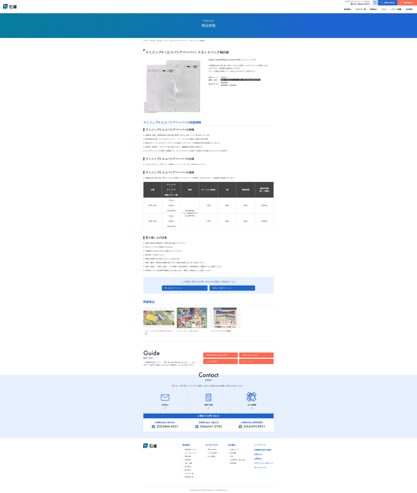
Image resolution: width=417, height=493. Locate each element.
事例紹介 (373, 9)
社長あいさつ (234, 449)
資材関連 (152, 40)
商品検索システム (191, 449)
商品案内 (347, 9)
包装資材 (160, 40)
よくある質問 (212, 453)
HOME (145, 40)
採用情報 (233, 463)
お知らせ (258, 454)
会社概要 (233, 453)
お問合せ (258, 459)
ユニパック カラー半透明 (221, 331)
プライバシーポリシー (264, 463)
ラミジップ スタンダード (188, 331)
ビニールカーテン (191, 453)
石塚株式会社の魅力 (263, 450)
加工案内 (188, 467)
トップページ (260, 445)
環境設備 (188, 456)
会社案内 (409, 9)
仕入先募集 (211, 456)
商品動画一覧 (189, 477)
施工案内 (188, 470)
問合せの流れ (212, 449)
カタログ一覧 (360, 9)
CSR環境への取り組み (237, 460)
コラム (384, 9)
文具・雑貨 (188, 463)
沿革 (231, 456)
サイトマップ (260, 468)
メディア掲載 (396, 9)
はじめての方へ (212, 445)
